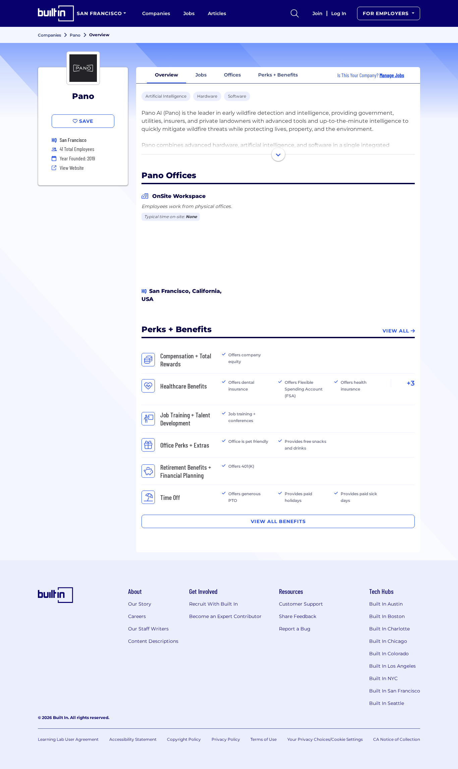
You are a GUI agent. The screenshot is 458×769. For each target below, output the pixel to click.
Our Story (139, 604)
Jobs (188, 13)
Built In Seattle (386, 703)
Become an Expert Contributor (225, 616)
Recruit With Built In (213, 604)
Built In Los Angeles (392, 666)
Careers (137, 616)
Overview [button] (166, 75)
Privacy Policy (226, 739)
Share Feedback (297, 616)
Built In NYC (383, 678)
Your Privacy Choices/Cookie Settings (325, 739)
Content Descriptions (153, 641)
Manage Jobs (392, 75)
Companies (156, 13)
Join (317, 13)
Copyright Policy (184, 739)
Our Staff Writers (148, 629)
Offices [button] (232, 75)
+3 (411, 383)
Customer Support (301, 604)
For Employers (386, 13)
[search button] (295, 13)
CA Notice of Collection (396, 739)
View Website (72, 167)
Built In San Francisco (394, 691)
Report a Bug (294, 629)
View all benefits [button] (278, 521)
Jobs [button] (201, 75)
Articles (217, 13)
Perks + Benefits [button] (278, 75)
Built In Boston (387, 616)
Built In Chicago (388, 641)
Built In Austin (386, 604)
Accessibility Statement (133, 739)
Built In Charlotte (389, 629)
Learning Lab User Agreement (68, 739)
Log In (338, 13)
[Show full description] (278, 154)
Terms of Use (263, 739)
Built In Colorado (389, 654)
